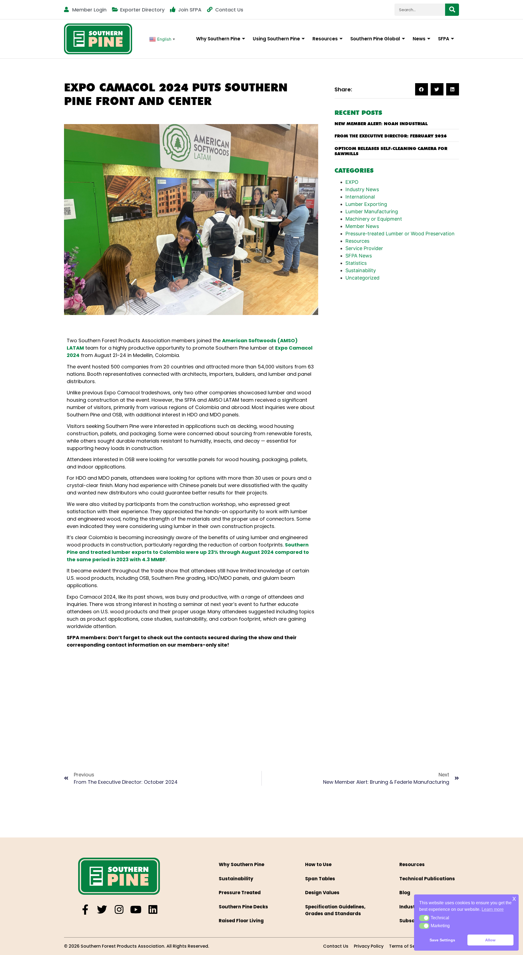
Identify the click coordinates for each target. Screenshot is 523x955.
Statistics (356, 263)
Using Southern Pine (276, 38)
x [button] (514, 898)
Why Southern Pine (218, 38)
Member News (362, 226)
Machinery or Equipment (373, 219)
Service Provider (364, 248)
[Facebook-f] (85, 910)
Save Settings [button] (442, 940)
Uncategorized (362, 278)
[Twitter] (102, 910)
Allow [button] (490, 940)
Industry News (362, 189)
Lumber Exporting (366, 204)
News (419, 38)
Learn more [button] (493, 909)
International (360, 197)
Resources (325, 38)
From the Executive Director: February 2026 (391, 136)
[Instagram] (119, 910)
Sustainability (360, 270)
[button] (421, 89)
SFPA (443, 38)
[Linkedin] (153, 910)
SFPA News (358, 256)
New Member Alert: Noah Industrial (381, 123)
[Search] (452, 10)
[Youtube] (136, 910)
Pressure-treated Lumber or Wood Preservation (400, 233)
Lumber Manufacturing (371, 211)
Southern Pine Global (375, 38)
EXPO (351, 182)
